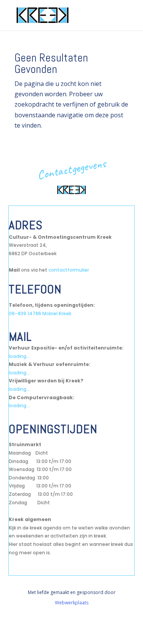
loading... (19, 356)
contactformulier (68, 270)
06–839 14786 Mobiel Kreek (40, 313)
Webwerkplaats (71, 602)
